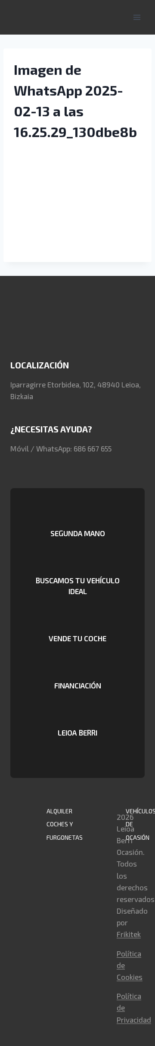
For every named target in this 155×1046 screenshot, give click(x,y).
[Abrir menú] (137, 17)
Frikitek (129, 934)
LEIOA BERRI (77, 732)
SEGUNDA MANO (77, 533)
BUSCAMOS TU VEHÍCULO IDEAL (77, 585)
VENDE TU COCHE (77, 638)
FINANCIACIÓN (77, 685)
